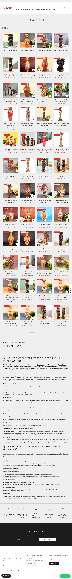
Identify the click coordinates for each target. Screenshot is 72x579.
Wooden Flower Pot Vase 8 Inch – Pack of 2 (61, 322)
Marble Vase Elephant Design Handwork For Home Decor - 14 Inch (61, 201)
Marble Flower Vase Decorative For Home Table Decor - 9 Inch (11, 296)
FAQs (4, 563)
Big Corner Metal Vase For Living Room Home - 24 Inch (11, 124)
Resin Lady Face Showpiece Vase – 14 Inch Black (61, 74)
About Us (17, 553)
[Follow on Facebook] (4, 570)
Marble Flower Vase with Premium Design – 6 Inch (44, 225)
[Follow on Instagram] (7, 570)
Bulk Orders (6, 560)
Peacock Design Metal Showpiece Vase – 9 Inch (44, 100)
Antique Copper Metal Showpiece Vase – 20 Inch (44, 124)
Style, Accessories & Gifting (25, 9)
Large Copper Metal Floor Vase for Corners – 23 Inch (27, 124)
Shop (9, 16)
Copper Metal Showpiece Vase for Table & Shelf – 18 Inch (61, 124)
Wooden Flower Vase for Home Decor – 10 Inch (28, 296)
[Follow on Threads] (11, 570)
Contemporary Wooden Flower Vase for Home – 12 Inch (11, 74)
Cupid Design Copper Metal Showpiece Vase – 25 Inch (28, 175)
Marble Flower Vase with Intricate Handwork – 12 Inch (11, 248)
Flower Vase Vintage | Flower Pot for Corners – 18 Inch (61, 150)
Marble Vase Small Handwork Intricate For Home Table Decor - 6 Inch (27, 249)
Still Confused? (40, 9)
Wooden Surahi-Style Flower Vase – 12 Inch (27, 272)
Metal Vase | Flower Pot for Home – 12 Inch (11, 201)
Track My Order (6, 558)
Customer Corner (51, 9)
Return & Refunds (7, 556)
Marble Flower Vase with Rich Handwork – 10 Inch (61, 296)
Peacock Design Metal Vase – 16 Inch (44, 248)
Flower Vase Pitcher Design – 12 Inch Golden (61, 272)
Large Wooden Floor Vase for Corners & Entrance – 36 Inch (10, 100)
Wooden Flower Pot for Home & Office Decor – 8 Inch (44, 322)
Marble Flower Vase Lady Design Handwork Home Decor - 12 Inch (27, 74)
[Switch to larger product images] (2, 28)
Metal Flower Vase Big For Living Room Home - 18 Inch (44, 74)
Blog (4, 565)
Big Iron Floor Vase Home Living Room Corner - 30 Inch (44, 150)
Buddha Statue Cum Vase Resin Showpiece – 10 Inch (11, 51)
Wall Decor (35, 7)
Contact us (5, 553)
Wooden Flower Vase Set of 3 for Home (27, 150)
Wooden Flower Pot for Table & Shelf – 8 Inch (61, 248)
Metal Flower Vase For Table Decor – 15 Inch (44, 201)
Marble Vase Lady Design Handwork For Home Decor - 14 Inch (11, 225)
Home (4, 16)
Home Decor (27, 7)
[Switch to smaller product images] (5, 28)
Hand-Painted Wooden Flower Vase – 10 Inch (61, 51)
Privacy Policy (18, 558)
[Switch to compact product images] (7, 28)
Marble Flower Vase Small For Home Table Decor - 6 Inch (44, 296)
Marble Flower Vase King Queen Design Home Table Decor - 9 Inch (44, 272)
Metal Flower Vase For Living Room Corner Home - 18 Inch (27, 100)
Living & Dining (45, 7)
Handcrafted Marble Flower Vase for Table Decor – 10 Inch (11, 322)
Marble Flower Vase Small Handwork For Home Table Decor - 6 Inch (61, 100)
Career (16, 556)
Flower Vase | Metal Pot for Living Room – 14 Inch (27, 201)
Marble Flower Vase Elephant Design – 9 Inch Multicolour (61, 225)
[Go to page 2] (40, 331)
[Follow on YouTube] (18, 570)
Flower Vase (14, 16)
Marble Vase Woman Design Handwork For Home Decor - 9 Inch (28, 51)
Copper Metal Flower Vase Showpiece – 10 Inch (11, 272)
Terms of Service (18, 560)
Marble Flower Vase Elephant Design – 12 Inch (27, 225)
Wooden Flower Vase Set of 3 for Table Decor (11, 150)
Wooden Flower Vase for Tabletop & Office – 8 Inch (44, 175)
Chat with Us (66, 576)
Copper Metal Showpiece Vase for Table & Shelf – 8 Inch (10, 175)
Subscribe (47, 539)
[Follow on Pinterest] (15, 570)
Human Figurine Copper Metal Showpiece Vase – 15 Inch (44, 51)
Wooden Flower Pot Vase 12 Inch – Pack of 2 (61, 175)
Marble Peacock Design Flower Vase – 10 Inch (27, 322)
